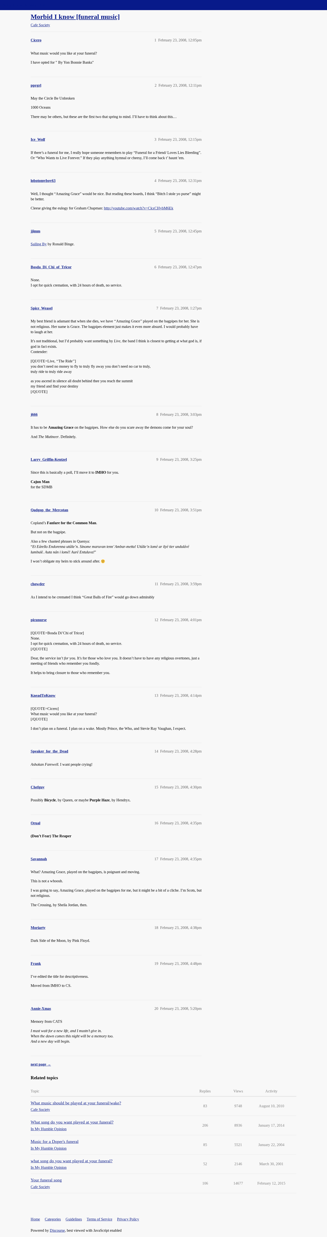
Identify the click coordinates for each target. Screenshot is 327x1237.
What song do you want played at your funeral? (72, 1122)
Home (35, 1219)
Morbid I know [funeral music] (75, 16)
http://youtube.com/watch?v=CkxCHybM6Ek (138, 208)
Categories (53, 1219)
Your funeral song (46, 1180)
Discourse (57, 1230)
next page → (41, 1064)
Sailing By (39, 244)
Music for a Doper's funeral (55, 1141)
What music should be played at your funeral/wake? (76, 1103)
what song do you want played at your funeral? (72, 1160)
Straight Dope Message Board (25, 5)
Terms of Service (99, 1219)
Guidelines (74, 1219)
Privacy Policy (128, 1219)
